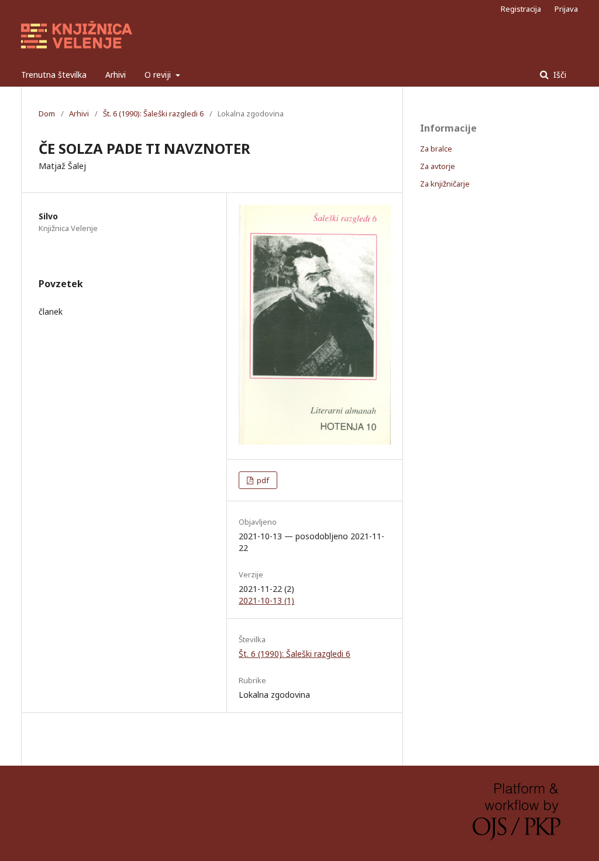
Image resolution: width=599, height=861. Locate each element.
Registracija (521, 9)
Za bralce (436, 148)
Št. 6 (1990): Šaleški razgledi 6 (153, 113)
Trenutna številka (54, 74)
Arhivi (115, 74)
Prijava (566, 9)
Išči (558, 74)
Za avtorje (437, 166)
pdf (262, 480)
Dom (47, 113)
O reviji (158, 74)
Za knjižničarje (445, 183)
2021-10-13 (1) (266, 600)
